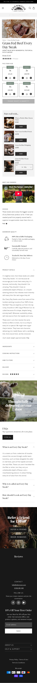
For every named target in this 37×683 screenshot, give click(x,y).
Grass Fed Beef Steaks (14, 40)
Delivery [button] (5, 367)
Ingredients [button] (7, 346)
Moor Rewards (18, 537)
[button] (34, 8)
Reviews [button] (5, 374)
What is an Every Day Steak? (15, 446)
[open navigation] (3, 8)
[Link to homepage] (19, 8)
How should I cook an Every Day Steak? (16, 496)
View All (7, 437)
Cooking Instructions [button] (11, 353)
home (4, 40)
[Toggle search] (29, 8)
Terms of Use (23, 659)
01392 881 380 (19, 588)
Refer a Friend (19, 530)
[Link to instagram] (18, 602)
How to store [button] (7, 360)
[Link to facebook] (13, 602)
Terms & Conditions (18, 663)
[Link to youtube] (24, 602)
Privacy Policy (13, 659)
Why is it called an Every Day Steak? (15, 485)
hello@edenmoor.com (19, 585)
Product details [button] (8, 270)
